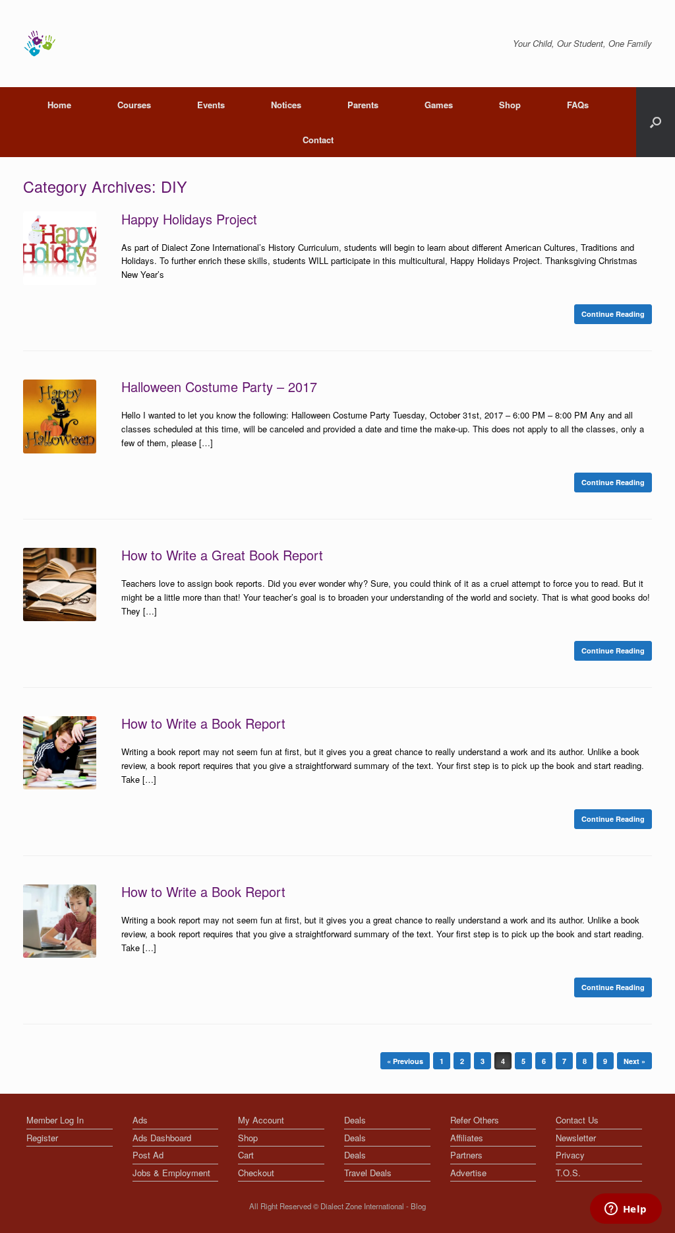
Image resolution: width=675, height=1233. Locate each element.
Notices (286, 104)
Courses (134, 104)
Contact (318, 139)
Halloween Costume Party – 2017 (219, 386)
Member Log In (55, 1120)
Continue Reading (613, 314)
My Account (261, 1120)
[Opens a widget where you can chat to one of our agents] (625, 1209)
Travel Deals (368, 1172)
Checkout (256, 1172)
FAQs (578, 104)
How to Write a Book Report (203, 723)
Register (42, 1137)
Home (59, 104)
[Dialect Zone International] (39, 43)
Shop (510, 104)
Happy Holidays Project (189, 218)
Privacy (570, 1155)
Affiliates (466, 1137)
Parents (362, 104)
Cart (246, 1155)
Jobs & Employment (171, 1172)
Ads (140, 1120)
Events (211, 104)
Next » (634, 1061)
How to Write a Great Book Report (222, 554)
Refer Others (474, 1120)
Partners (466, 1155)
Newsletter (576, 1137)
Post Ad (147, 1155)
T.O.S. (568, 1172)
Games (439, 104)
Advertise (468, 1172)
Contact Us (577, 1120)
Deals (355, 1120)
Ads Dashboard (161, 1137)
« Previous (405, 1061)
